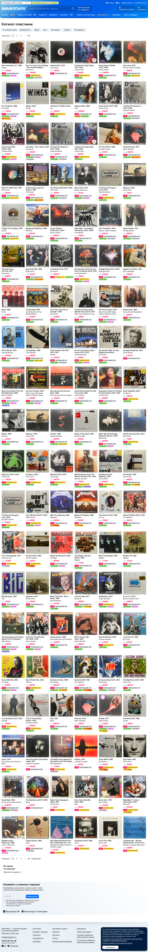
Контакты (56, 935)
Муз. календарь (130, 15)
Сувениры (116, 15)
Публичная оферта (84, 932)
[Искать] (72, 9)
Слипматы (37, 935)
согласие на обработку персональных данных (24, 900)
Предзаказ (53, 15)
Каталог (8, 15)
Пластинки (37, 929)
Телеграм (14, 946)
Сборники (63, 15)
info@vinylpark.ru (127, 3)
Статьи (55, 938)
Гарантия (55, 932)
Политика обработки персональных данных (86, 936)
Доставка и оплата (59, 929)
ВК (5, 946)
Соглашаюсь (110, 947)
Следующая (36, 859)
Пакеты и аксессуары (86, 15)
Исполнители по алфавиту (84, 8)
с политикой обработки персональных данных (18, 904)
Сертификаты (103, 15)
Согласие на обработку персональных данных (86, 941)
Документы (81, 929)
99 (29, 36)
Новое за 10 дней (26, 15)
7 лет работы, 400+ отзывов (16, 3)
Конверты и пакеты (40, 932)
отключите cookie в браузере (112, 936)
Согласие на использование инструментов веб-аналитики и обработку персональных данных (122, 939)
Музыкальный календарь (62, 941)
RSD (71, 15)
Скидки (43, 15)
